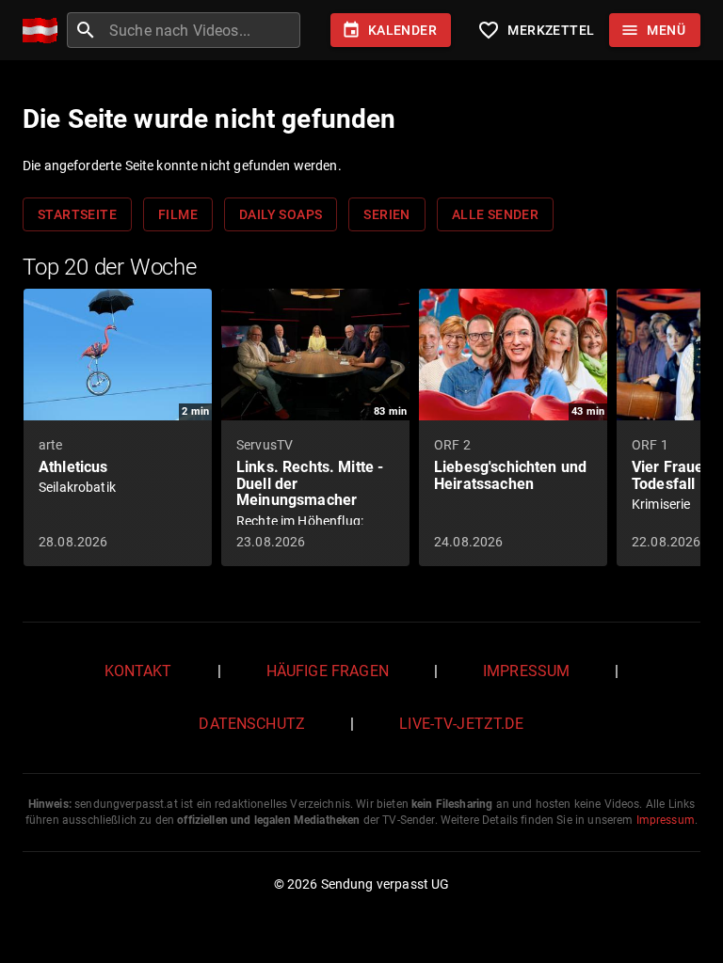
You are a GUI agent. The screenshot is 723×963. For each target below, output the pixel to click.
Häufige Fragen (327, 671)
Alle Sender (495, 214)
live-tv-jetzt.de (461, 724)
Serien (386, 214)
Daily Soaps (280, 214)
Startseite (77, 214)
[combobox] (202, 30)
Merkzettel (535, 30)
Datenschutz (252, 724)
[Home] (45, 30)
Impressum (526, 671)
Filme (178, 214)
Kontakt (138, 671)
